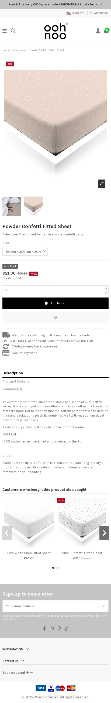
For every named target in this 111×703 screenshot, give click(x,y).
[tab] (55, 390)
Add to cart (59, 303)
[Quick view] (32, 547)
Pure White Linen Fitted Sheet (29, 553)
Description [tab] (12, 373)
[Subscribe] (103, 606)
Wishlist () (101, 13)
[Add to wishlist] (55, 317)
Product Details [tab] (16, 381)
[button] (53, 568)
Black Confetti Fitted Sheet (82, 553)
